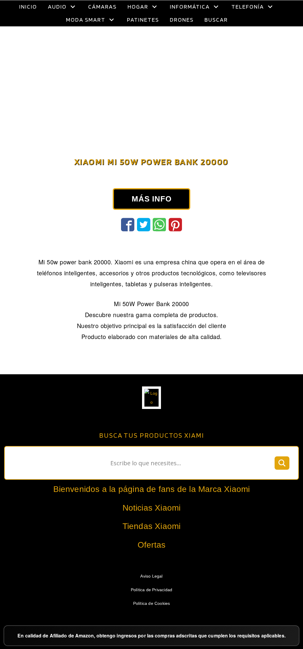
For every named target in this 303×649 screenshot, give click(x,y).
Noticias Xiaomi (152, 507)
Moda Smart (85, 19)
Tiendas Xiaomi (152, 526)
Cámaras (102, 6)
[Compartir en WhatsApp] (159, 225)
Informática (190, 6)
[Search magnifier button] (282, 462)
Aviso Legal (151, 576)
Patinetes (143, 19)
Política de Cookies (151, 603)
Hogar (138, 6)
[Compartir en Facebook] (127, 225)
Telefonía (247, 6)
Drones (182, 19)
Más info (152, 198)
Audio (57, 6)
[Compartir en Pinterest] (175, 225)
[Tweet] (143, 225)
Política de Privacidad (151, 589)
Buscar (216, 19)
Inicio (28, 6)
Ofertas (151, 544)
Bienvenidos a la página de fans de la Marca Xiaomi (151, 489)
